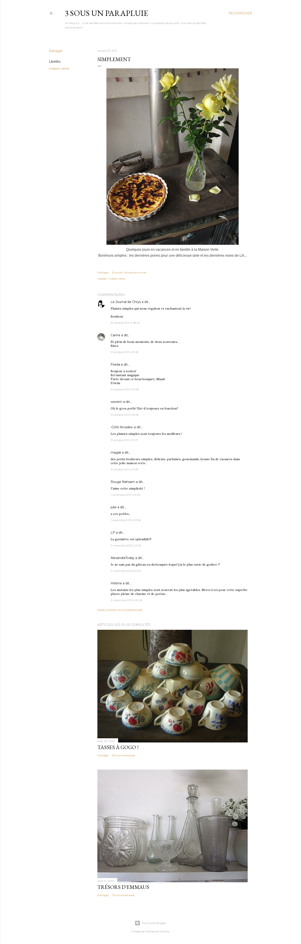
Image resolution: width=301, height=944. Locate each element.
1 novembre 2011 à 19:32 (125, 494)
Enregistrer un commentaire (120, 610)
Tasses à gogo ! (118, 747)
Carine (115, 335)
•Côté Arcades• (122, 427)
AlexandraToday (122, 558)
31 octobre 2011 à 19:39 (124, 469)
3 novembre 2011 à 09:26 (126, 600)
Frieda (115, 364)
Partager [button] (56, 51)
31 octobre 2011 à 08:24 (125, 322)
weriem (116, 402)
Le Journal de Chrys (126, 302)
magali (116, 452)
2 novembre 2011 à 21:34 (126, 570)
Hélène (116, 583)
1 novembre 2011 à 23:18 (126, 520)
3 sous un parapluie (106, 13)
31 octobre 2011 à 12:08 (125, 389)
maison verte (59, 69)
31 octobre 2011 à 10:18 (124, 352)
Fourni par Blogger (154, 923)
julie (114, 507)
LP (113, 533)
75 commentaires (123, 895)
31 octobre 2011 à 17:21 (124, 440)
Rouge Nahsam (123, 482)
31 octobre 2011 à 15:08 (125, 414)
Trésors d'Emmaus (123, 887)
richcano (164, 931)
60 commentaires (123, 755)
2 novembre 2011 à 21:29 (126, 545)
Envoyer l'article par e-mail (129, 272)
